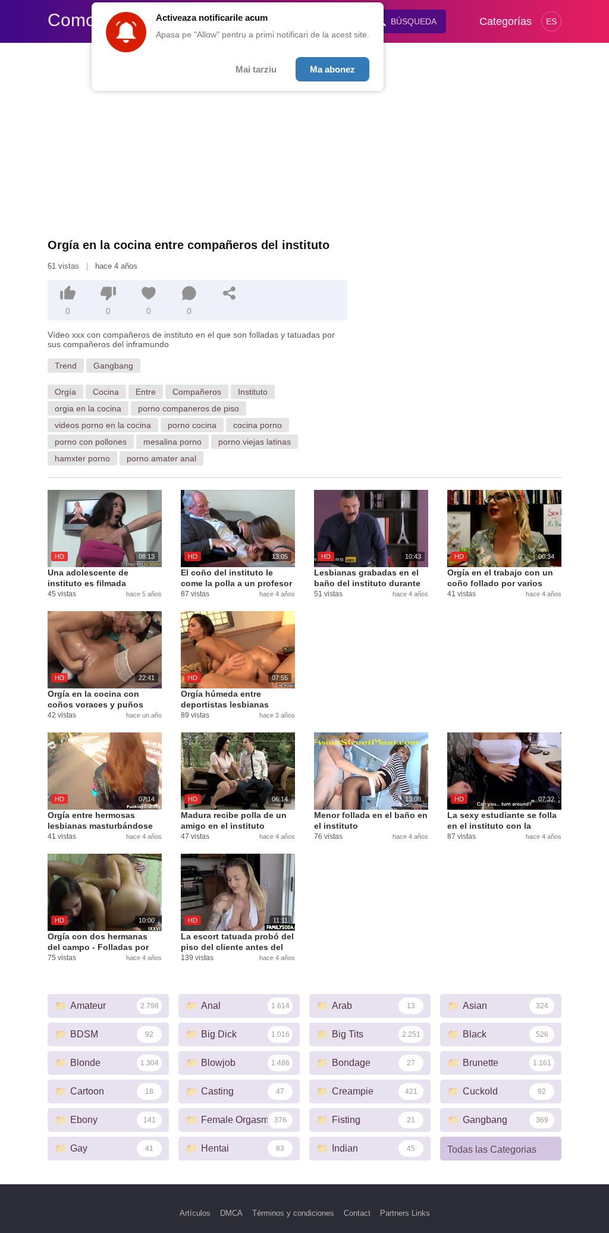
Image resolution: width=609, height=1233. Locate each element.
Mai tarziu (256, 69)
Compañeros (196, 392)
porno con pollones (91, 441)
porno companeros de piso (188, 408)
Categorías (505, 21)
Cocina (106, 392)
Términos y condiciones (293, 1213)
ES (551, 21)
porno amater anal (161, 458)
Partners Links (405, 1213)
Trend (66, 365)
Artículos (195, 1213)
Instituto (253, 392)
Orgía (65, 392)
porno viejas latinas (254, 441)
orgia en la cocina (88, 408)
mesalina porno (172, 441)
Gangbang (113, 365)
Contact (357, 1213)
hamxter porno (82, 458)
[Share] (229, 293)
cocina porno (257, 425)
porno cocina (192, 425)
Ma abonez (332, 69)
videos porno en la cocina (103, 425)
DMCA (231, 1213)
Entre (146, 392)
